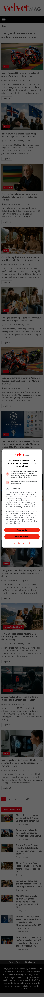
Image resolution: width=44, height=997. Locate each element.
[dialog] (22, 498)
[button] (22, 488)
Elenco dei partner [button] (27, 508)
